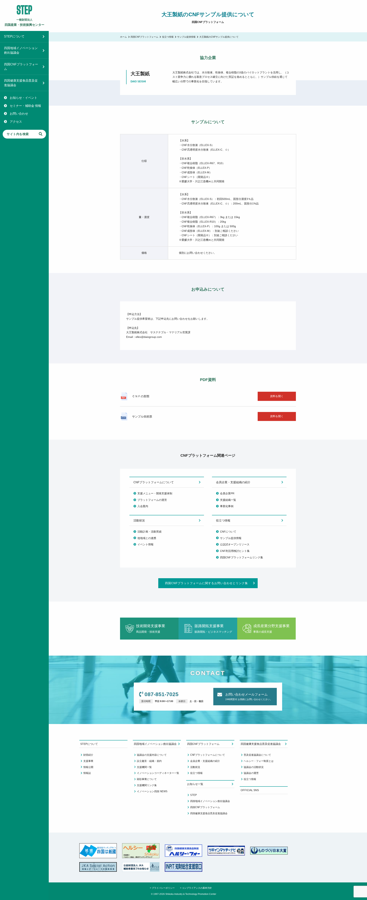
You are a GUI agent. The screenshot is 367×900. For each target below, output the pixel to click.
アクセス (16, 121)
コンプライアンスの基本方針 (197, 888)
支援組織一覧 (228, 499)
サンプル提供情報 (186, 37)
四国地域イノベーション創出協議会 (21, 50)
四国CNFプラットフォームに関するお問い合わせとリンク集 (206, 583)
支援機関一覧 (144, 767)
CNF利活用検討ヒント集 (235, 550)
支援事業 (88, 761)
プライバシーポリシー (163, 888)
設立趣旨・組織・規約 (149, 761)
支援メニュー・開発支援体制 (154, 493)
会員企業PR (227, 493)
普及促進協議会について (257, 754)
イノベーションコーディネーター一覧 (158, 773)
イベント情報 (145, 544)
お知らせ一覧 (195, 784)
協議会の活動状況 (254, 767)
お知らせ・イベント (23, 97)
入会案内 (142, 506)
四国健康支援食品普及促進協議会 (21, 83)
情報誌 (87, 773)
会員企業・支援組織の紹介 (233, 482)
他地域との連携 (146, 538)
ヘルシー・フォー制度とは (259, 761)
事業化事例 (226, 506)
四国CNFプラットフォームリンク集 (241, 557)
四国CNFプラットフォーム (21, 67)
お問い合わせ (19, 113)
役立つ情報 (168, 37)
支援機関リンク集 (147, 785)
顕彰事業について (147, 779)
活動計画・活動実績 (149, 531)
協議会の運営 (251, 773)
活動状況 (139, 520)
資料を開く (276, 396)
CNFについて (228, 531)
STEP (193, 795)
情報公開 (88, 767)
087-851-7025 (162, 694)
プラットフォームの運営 (152, 499)
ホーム (123, 37)
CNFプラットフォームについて (153, 482)
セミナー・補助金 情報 (25, 105)
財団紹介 (88, 754)
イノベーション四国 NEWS (152, 791)
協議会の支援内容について (152, 754)
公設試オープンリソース (234, 544)
